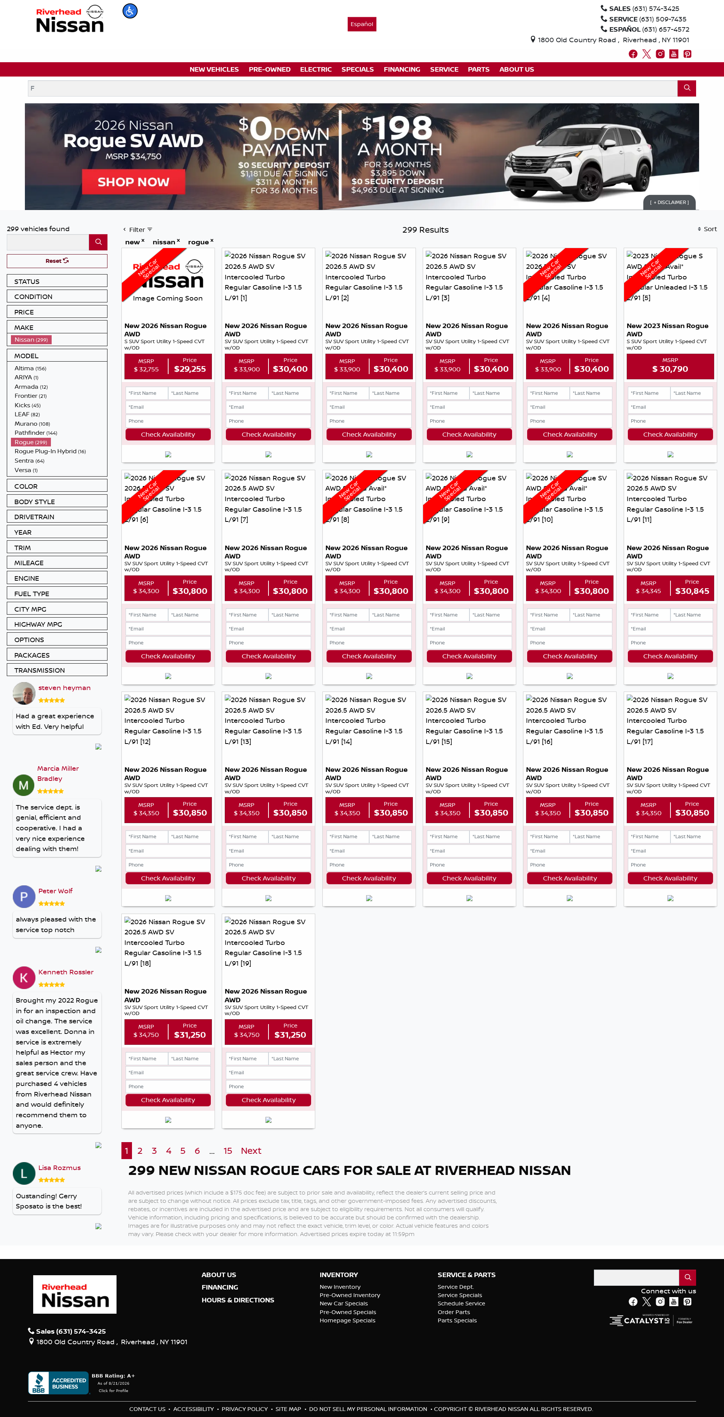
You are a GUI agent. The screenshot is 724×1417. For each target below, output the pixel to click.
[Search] (687, 88)
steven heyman (64, 687)
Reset (54, 261)
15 (228, 1150)
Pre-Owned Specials (348, 1312)
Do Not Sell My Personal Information (369, 1409)
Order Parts (454, 1312)
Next (251, 1150)
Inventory (339, 1275)
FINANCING (220, 1287)
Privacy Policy (245, 1409)
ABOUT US (219, 1275)
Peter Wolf (55, 891)
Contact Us (148, 1409)
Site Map (289, 1409)
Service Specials (460, 1295)
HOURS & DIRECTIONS (238, 1300)
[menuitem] (59, 339)
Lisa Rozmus (59, 1167)
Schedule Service (461, 1303)
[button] (130, 10)
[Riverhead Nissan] (70, 18)
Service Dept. (456, 1287)
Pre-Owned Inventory (350, 1295)
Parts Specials (457, 1320)
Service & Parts (467, 1275)
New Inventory (340, 1287)
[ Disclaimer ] (669, 202)
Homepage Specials (348, 1320)
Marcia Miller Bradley (58, 773)
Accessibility (194, 1409)
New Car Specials (344, 1303)
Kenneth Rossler (66, 972)
